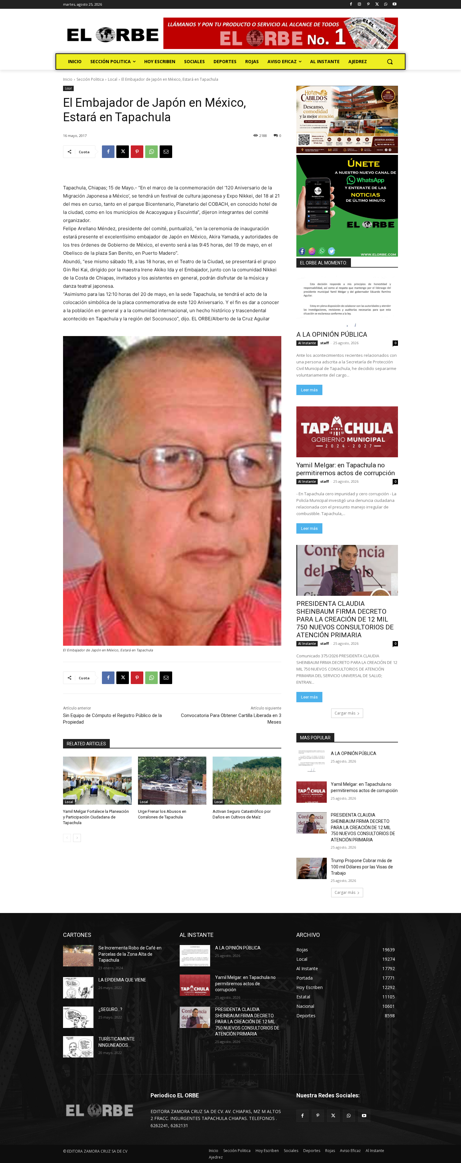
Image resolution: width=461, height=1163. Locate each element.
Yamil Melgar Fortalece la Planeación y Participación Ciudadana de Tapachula (96, 817)
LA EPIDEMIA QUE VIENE (122, 979)
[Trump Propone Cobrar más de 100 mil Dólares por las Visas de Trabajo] (311, 868)
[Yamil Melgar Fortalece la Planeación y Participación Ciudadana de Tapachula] (97, 781)
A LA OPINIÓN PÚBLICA (331, 334)
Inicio (67, 79)
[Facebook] (350, 4)
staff (324, 342)
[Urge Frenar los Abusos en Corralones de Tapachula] (172, 781)
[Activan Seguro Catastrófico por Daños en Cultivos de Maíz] (247, 781)
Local (112, 79)
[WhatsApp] (385, 4)
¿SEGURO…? (110, 1009)
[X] (377, 4)
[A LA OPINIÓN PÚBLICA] (347, 301)
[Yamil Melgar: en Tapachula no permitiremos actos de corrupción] (347, 431)
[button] (389, 61)
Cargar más (345, 713)
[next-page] (77, 838)
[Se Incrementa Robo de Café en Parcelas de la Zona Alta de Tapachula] (78, 955)
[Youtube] (394, 4)
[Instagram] (359, 4)
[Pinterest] (368, 4)
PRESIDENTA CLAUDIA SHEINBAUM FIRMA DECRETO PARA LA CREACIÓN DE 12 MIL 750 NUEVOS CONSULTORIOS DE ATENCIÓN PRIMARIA (345, 619)
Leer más (309, 390)
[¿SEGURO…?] (78, 1017)
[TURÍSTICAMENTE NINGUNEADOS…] (78, 1046)
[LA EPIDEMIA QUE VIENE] (78, 987)
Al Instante (307, 343)
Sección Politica (90, 79)
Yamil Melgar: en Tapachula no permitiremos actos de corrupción (345, 469)
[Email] (166, 151)
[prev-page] (67, 838)
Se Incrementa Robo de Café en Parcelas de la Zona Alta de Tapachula (130, 954)
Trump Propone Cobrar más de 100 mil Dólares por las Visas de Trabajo (362, 866)
